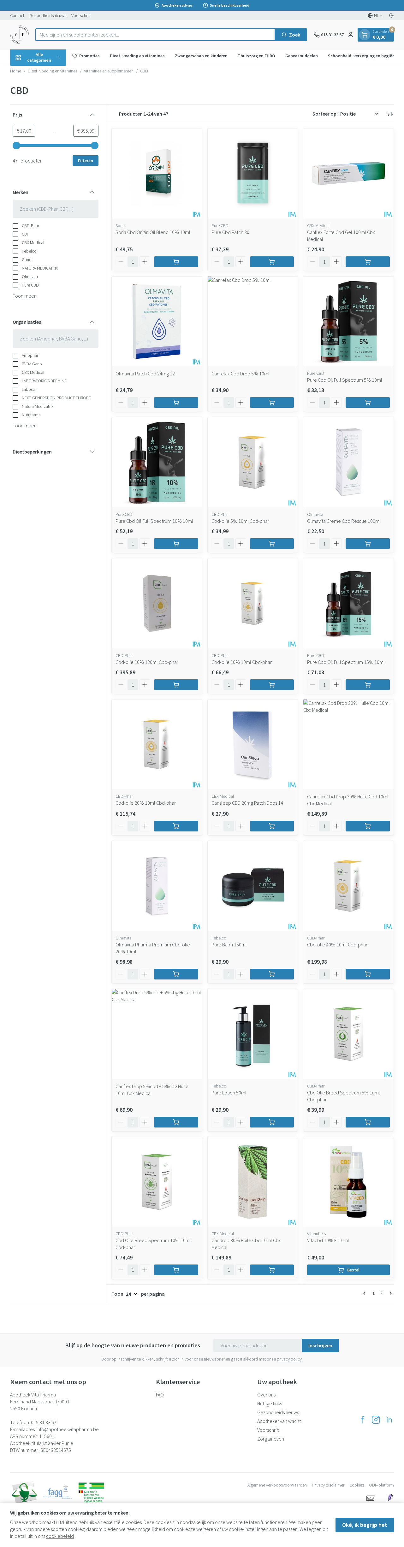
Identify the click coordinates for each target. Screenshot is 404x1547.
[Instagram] (376, 1419)
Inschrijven (320, 1345)
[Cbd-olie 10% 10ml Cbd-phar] (253, 603)
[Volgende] (389, 1293)
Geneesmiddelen (301, 56)
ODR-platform (381, 1485)
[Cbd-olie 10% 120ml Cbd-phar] (157, 603)
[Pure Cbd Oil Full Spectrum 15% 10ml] (348, 603)
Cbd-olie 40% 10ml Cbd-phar (337, 944)
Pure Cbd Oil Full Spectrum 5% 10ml (344, 380)
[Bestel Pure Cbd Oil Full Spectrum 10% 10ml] (176, 543)
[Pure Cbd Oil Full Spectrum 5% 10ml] (348, 322)
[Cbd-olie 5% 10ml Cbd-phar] (253, 462)
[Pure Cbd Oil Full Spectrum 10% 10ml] (157, 462)
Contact (17, 15)
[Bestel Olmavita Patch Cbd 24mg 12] (176, 402)
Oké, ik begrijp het (364, 1524)
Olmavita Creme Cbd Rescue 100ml (344, 521)
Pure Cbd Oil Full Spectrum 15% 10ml (346, 662)
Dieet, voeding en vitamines (137, 56)
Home (15, 71)
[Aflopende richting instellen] (390, 113)
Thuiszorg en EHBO (256, 56)
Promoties (89, 56)
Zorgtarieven (270, 1439)
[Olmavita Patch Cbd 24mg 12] (157, 322)
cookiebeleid (60, 1536)
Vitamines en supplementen (109, 71)
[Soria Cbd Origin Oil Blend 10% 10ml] (157, 173)
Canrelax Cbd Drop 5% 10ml (240, 373)
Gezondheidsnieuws (47, 15)
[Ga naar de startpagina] (19, 34)
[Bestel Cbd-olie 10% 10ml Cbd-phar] (272, 684)
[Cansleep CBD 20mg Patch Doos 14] (253, 744)
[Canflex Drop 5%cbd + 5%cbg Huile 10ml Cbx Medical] (157, 1034)
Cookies (356, 1485)
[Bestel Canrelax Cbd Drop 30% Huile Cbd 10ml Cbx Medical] (368, 826)
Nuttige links (269, 1403)
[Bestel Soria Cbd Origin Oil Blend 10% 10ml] (176, 261)
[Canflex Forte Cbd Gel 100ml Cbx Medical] (348, 173)
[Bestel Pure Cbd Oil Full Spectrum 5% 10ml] (368, 402)
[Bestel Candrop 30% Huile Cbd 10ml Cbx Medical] (272, 1269)
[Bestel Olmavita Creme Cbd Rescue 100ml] (368, 543)
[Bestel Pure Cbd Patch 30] (272, 261)
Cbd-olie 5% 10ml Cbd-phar (240, 521)
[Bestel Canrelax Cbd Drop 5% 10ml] (272, 402)
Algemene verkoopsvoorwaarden (277, 1485)
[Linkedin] (389, 1419)
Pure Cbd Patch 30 (230, 232)
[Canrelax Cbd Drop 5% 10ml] (253, 322)
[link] (365, 1293)
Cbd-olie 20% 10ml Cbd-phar (146, 803)
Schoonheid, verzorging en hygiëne (362, 56)
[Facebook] (362, 1419)
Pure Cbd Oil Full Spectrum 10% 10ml (154, 521)
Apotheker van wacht (279, 1421)
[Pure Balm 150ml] (253, 886)
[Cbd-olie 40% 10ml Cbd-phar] (348, 886)
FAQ (160, 1394)
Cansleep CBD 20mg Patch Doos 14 (247, 803)
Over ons (266, 1394)
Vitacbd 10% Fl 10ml (328, 1240)
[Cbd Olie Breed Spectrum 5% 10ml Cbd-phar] (348, 1034)
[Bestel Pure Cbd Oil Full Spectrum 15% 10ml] (368, 684)
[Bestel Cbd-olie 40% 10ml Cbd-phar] (368, 974)
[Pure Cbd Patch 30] (253, 173)
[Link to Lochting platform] (390, 1498)
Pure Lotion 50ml (229, 1092)
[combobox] (155, 34)
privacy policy (289, 1359)
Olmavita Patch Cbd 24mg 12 (145, 373)
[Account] (351, 34)
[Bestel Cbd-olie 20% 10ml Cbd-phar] (176, 826)
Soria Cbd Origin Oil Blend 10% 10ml (153, 232)
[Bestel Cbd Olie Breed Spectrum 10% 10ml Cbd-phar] (176, 1269)
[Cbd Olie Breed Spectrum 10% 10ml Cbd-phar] (157, 1182)
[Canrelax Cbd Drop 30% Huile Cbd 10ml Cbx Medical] (348, 744)
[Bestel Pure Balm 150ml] (272, 974)
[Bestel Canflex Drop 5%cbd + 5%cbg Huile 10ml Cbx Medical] (176, 1122)
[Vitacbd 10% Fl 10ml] (348, 1182)
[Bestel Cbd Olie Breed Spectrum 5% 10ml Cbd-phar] (368, 1122)
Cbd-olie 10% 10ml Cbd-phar (241, 662)
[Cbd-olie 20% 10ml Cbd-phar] (157, 744)
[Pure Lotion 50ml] (253, 1034)
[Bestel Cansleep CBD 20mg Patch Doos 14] (272, 826)
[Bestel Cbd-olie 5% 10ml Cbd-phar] (272, 543)
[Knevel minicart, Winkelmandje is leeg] (364, 34)
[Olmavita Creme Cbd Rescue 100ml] (348, 462)
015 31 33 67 (43, 1422)
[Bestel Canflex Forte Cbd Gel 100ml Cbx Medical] (368, 261)
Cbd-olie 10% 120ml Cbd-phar (147, 662)
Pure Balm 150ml (229, 944)
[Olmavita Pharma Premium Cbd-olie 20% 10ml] (157, 886)
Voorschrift (81, 15)
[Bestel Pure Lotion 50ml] (272, 1122)
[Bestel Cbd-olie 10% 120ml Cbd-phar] (176, 684)
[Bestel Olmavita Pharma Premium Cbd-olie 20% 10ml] (176, 974)
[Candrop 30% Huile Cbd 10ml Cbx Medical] (253, 1182)
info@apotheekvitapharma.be (68, 1429)
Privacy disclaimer (328, 1485)
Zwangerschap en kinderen (201, 56)
